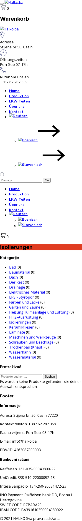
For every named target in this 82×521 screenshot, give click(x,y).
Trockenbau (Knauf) (26, 347)
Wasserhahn (20, 352)
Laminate (17, 332)
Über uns (17, 106)
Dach (13, 277)
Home (14, 90)
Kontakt (16, 111)
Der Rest (16, 282)
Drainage (17, 287)
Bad (12, 267)
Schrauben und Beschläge (31, 342)
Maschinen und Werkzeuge (32, 337)
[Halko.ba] (14, 2)
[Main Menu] (2, 4)
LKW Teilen (19, 101)
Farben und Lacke (24, 302)
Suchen (50, 376)
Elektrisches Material (27, 292)
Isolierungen (20, 322)
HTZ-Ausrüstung (23, 317)
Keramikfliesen (21, 327)
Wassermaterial (22, 357)
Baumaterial (19, 272)
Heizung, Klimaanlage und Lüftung (39, 312)
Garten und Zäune (24, 307)
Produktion (19, 96)
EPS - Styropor (21, 297)
